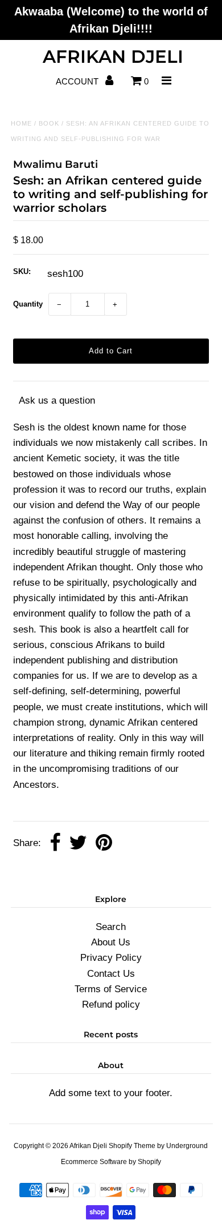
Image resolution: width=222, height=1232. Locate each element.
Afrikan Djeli (113, 56)
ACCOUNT (78, 81)
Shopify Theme (132, 1146)
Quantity (28, 304)
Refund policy (111, 1004)
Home (21, 123)
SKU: (22, 271)
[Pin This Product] (104, 843)
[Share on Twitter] (78, 843)
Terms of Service (111, 989)
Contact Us (111, 973)
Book (49, 123)
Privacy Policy (111, 957)
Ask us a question (57, 400)
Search (111, 926)
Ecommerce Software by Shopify (111, 1162)
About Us (110, 942)
